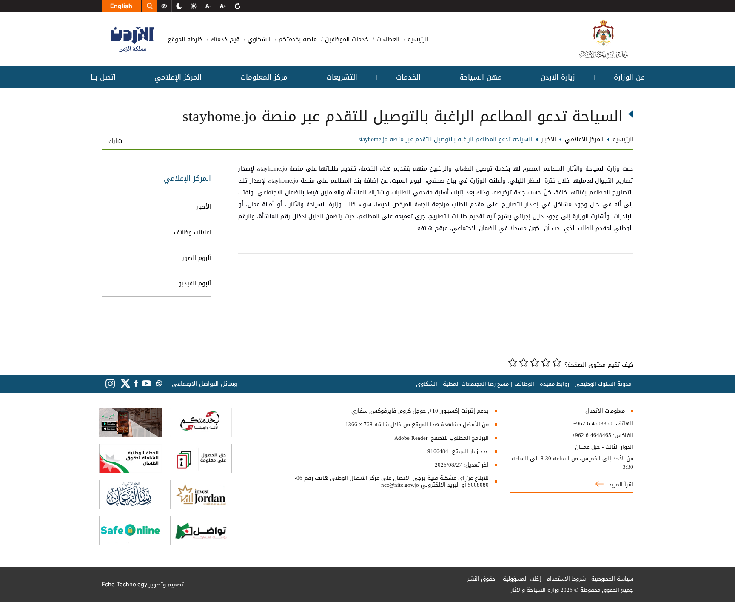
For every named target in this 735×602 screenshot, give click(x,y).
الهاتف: (622, 423)
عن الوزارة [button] (629, 77)
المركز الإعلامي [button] (178, 77)
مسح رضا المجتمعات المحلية (476, 384)
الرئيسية (416, 39)
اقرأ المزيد (620, 484)
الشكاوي (258, 39)
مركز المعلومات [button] (264, 77)
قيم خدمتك (223, 39)
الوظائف (524, 384)
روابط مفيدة (554, 384)
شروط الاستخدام (566, 578)
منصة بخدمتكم (296, 39)
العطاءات (386, 39)
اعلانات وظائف (192, 232)
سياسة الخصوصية (612, 578)
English (121, 5)
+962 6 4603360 (592, 423)
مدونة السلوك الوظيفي (603, 384)
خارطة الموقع (185, 39)
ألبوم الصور (196, 258)
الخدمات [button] (408, 77)
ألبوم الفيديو (194, 283)
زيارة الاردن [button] (558, 77)
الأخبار (203, 207)
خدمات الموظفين (345, 39)
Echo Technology (124, 584)
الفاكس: (623, 435)
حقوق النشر (481, 578)
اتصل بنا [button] (103, 77)
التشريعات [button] (341, 77)
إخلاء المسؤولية (521, 578)
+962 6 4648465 (591, 435)
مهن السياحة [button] (480, 77)
